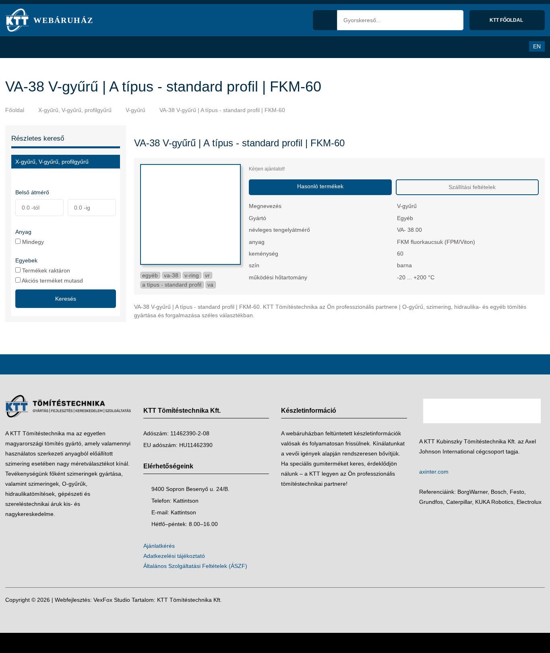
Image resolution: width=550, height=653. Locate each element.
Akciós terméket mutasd (52, 280)
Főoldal (14, 110)
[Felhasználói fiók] (515, 46)
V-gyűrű (135, 110)
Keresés (65, 298)
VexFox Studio (111, 600)
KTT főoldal (507, 20)
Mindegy (32, 242)
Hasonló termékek (320, 186)
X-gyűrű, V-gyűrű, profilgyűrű (75, 110)
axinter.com (434, 471)
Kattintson (185, 500)
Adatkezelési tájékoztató (174, 556)
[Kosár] (499, 46)
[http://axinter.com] (482, 431)
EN (537, 46)
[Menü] (15, 47)
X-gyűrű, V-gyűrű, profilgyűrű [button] (52, 161)
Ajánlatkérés (159, 546)
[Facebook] (521, 600)
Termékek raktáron (45, 270)
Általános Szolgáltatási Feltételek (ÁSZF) (195, 566)
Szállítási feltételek (471, 187)
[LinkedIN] (537, 600)
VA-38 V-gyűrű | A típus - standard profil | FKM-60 (222, 110)
